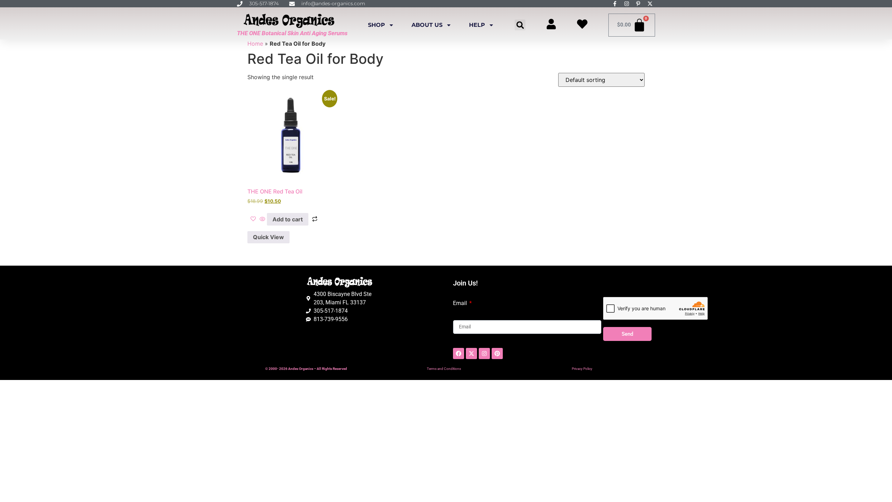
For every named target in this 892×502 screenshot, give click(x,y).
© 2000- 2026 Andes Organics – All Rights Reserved (306, 369)
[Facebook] (458, 353)
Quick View (268, 237)
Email (460, 303)
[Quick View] (262, 219)
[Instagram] (484, 353)
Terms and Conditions (444, 369)
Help (477, 25)
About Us (427, 25)
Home (255, 43)
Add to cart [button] (287, 219)
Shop (376, 25)
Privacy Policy (582, 369)
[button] (520, 25)
